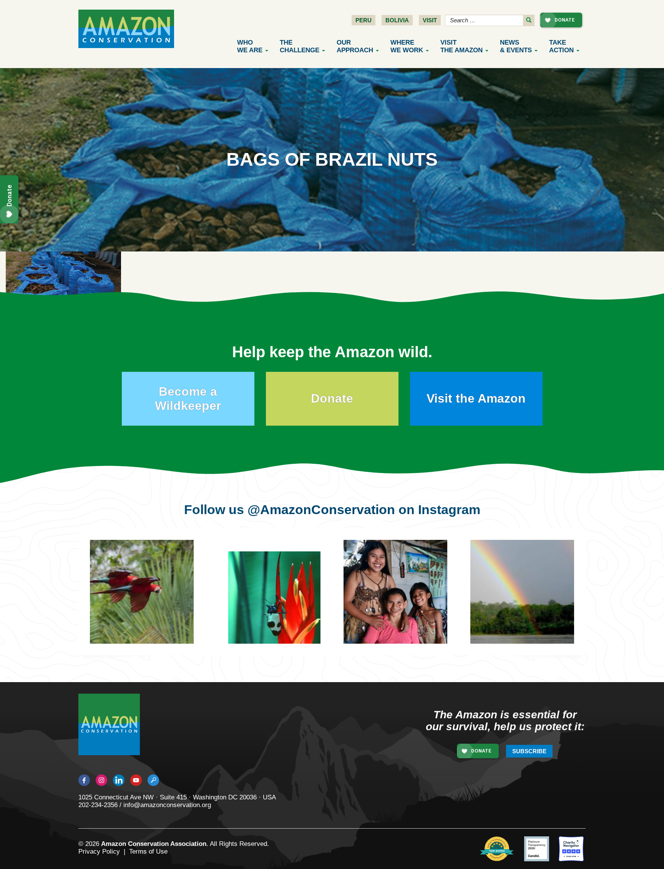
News (516, 46)
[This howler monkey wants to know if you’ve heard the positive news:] (533, 603)
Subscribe (529, 751)
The (299, 46)
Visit (430, 20)
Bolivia (397, 20)
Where (406, 46)
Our (355, 46)
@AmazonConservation (321, 509)
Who (249, 46)
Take (561, 46)
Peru (363, 20)
